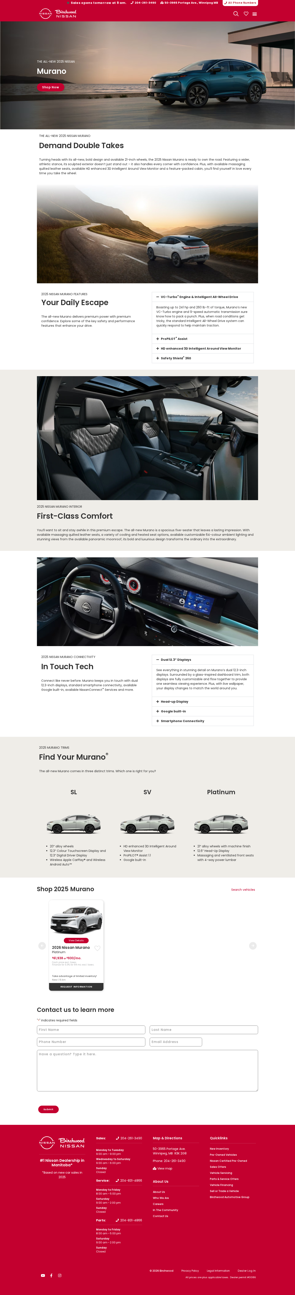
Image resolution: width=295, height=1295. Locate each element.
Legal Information (218, 1271)
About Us (160, 1181)
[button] (254, 13)
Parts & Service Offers (224, 1179)
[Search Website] (236, 14)
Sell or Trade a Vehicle (224, 1191)
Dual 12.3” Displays (176, 660)
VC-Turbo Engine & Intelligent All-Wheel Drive (199, 297)
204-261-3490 (145, 3)
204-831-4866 (131, 1180)
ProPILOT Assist (174, 339)
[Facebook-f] (51, 1275)
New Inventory (219, 1149)
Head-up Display (174, 701)
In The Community (165, 1210)
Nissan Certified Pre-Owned (228, 1161)
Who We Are (161, 1198)
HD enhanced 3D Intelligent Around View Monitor (201, 348)
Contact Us (160, 1216)
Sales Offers (218, 1167)
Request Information (76, 986)
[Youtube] (42, 1275)
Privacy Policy (190, 1271)
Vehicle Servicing (221, 1173)
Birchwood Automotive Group (229, 1197)
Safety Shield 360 (176, 358)
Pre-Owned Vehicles (223, 1155)
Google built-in (173, 711)
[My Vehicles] (246, 14)
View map (164, 1168)
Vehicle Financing (221, 1185)
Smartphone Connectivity (182, 721)
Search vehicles (243, 890)
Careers (158, 1204)
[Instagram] (59, 1275)
